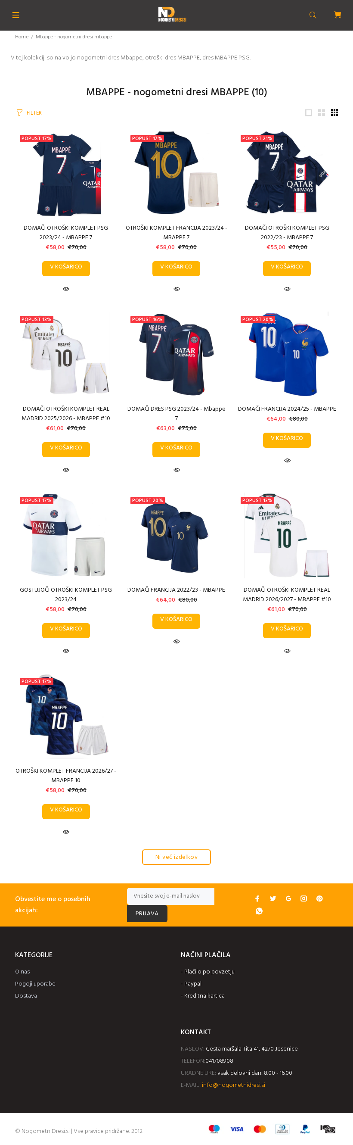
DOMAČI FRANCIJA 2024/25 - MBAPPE (287, 409)
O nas (22, 972)
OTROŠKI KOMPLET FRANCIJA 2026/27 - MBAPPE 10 (65, 776)
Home (21, 37)
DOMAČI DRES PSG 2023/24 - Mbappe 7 (176, 414)
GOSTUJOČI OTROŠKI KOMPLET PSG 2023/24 (66, 595)
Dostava (26, 996)
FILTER (34, 113)
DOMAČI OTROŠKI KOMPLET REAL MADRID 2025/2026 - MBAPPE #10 (66, 414)
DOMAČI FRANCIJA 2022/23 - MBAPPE (176, 590)
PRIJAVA (147, 914)
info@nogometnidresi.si (233, 1085)
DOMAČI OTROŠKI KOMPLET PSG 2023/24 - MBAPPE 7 (66, 233)
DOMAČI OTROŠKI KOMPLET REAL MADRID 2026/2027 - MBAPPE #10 (287, 595)
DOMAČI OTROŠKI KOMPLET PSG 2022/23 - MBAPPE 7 (287, 233)
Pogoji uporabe (35, 984)
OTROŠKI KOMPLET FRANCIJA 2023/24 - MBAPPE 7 (176, 233)
